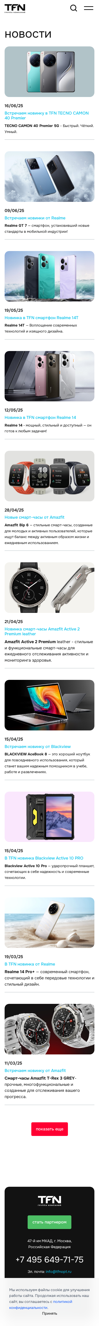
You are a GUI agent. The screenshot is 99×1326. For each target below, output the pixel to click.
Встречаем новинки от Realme (35, 218)
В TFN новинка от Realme (30, 964)
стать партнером (49, 1222)
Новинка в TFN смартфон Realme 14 (40, 417)
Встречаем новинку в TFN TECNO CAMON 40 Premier (47, 116)
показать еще (49, 1129)
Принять (49, 1313)
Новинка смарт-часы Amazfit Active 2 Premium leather (42, 632)
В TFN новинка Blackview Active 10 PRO (44, 858)
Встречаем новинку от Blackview (38, 746)
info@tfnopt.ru (58, 1271)
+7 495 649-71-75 (49, 1260)
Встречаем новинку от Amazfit (35, 1070)
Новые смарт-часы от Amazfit (34, 517)
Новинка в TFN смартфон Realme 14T (41, 317)
